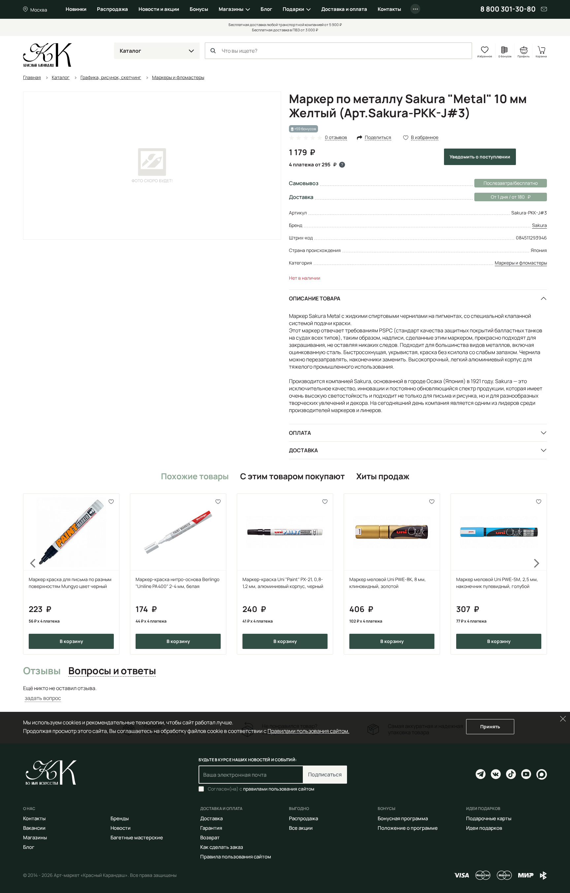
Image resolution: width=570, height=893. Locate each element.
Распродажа (112, 9)
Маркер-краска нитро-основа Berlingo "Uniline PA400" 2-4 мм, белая (177, 582)
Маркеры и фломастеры (521, 263)
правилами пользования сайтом (278, 789)
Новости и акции (159, 9)
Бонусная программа (403, 818)
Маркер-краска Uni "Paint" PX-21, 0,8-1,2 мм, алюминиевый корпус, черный (282, 582)
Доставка (303, 450)
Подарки (293, 9)
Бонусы (199, 9)
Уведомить (480, 156)
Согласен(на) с (261, 789)
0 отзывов (336, 137)
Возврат (210, 837)
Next (541, 573)
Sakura (539, 225)
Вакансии (34, 827)
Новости (121, 827)
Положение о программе (408, 827)
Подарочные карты (488, 818)
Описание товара (314, 298)
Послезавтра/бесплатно (511, 183)
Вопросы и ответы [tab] (112, 671)
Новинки (76, 9)
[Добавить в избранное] (111, 501)
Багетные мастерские (137, 837)
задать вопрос (43, 698)
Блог (266, 9)
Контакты (389, 9)
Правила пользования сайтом (235, 856)
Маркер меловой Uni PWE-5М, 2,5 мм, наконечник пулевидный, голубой (497, 582)
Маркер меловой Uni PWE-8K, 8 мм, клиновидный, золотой (387, 582)
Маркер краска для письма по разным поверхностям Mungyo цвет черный (70, 582)
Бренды (120, 818)
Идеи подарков (484, 827)
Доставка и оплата (344, 9)
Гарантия (211, 827)
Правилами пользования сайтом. (308, 731)
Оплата (300, 432)
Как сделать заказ (221, 847)
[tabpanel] (285, 693)
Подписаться (325, 774)
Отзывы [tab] (41, 671)
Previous (29, 573)
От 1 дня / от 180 (499, 197)
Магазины (231, 9)
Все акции (301, 827)
